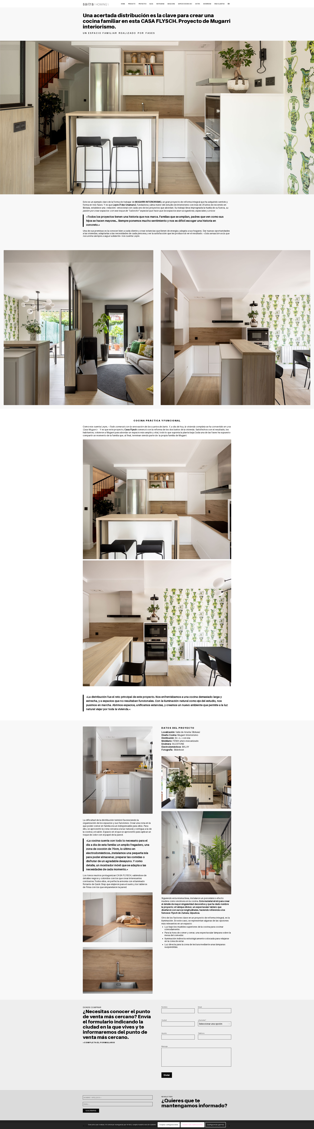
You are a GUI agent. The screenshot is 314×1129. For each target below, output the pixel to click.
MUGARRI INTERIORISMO (148, 202)
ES (229, 4)
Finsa (89, 887)
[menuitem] (123, 3)
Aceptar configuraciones (168, 1125)
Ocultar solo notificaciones (192, 1125)
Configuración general (215, 1125)
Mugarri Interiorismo (187, 735)
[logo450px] (96, 3)
